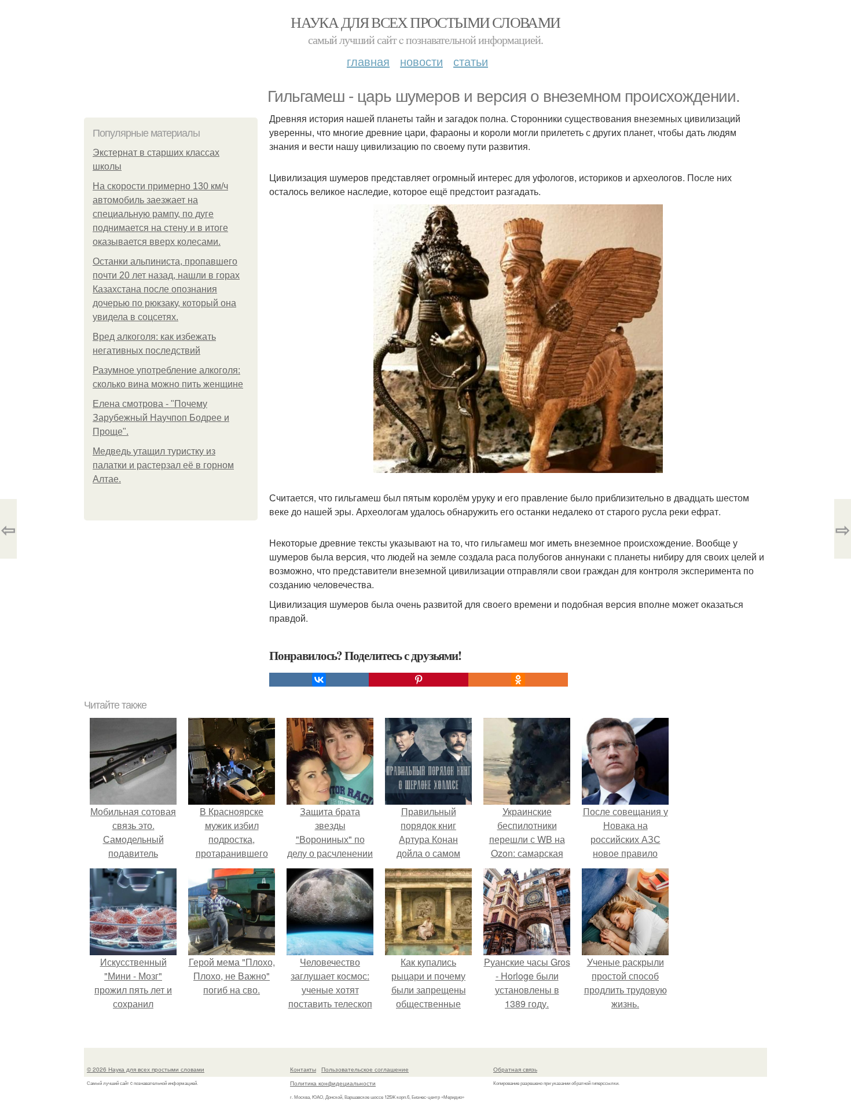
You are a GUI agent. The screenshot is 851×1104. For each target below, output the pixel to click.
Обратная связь (515, 1069)
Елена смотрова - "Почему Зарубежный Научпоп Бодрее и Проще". (161, 418)
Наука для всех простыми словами (425, 22)
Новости (421, 61)
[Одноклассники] (518, 680)
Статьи (470, 61)
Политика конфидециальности (333, 1083)
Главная (368, 61)
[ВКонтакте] (319, 680)
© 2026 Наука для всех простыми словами (145, 1069)
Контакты (303, 1069)
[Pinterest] (418, 680)
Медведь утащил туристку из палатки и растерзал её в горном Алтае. (163, 465)
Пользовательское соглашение (365, 1069)
